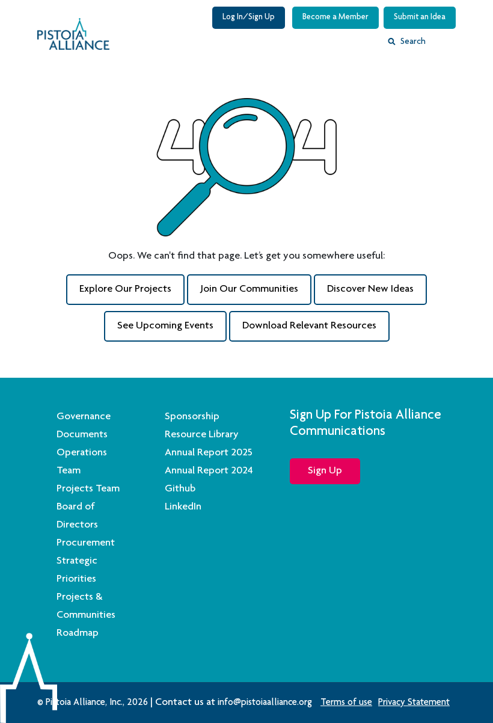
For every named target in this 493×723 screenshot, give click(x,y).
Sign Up (325, 471)
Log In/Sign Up (248, 17)
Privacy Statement (414, 703)
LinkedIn (183, 507)
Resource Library (202, 434)
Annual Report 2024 (209, 471)
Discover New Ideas (370, 289)
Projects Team (88, 489)
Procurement (86, 543)
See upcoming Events (165, 326)
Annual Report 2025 (209, 453)
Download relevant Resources (309, 326)
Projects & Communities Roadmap (86, 615)
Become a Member (335, 17)
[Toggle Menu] (447, 45)
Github (180, 489)
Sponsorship (192, 416)
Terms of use (346, 703)
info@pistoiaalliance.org (265, 703)
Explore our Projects (125, 289)
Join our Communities (249, 289)
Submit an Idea (420, 17)
